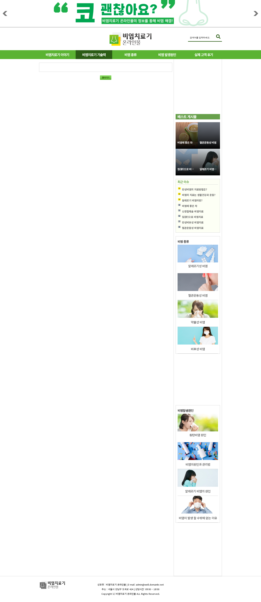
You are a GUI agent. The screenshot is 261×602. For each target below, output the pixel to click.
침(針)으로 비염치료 (187, 169)
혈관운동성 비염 (208, 142)
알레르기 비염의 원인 (210, 169)
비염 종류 (130, 54)
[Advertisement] (198, 88)
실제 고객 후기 (203, 54)
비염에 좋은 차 (184, 142)
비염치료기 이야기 (57, 54)
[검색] (218, 37)
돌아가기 (105, 77)
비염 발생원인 (167, 54)
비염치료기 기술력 (94, 54)
